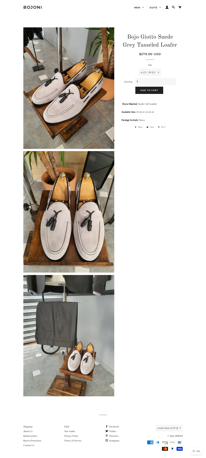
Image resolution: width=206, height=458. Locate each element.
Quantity (128, 81)
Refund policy (30, 435)
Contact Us (28, 445)
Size (150, 64)
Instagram (114, 440)
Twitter (112, 431)
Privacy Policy (71, 435)
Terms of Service (72, 440)
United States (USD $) (167, 428)
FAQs (66, 426)
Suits (154, 7)
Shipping (27, 426)
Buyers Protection (32, 440)
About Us (28, 431)
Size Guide (69, 431)
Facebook (114, 426)
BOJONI (32, 7)
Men (137, 7)
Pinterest (113, 435)
